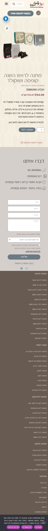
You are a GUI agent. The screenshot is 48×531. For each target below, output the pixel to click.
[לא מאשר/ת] (44, 523)
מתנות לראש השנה (28, 86)
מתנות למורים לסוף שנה (37, 403)
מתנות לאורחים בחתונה (38, 423)
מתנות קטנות (42, 385)
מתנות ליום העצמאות (38, 333)
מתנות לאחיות (41, 465)
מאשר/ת (38, 527)
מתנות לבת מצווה (40, 437)
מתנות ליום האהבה (39, 413)
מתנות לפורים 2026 (39, 309)
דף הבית (43, 483)
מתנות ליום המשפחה (39, 314)
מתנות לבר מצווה (40, 432)
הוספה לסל (27, 129)
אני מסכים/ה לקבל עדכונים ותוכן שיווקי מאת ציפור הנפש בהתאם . (26, 248)
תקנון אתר (43, 497)
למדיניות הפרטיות (32, 251)
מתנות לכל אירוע (40, 356)
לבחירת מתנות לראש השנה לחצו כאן (26, 122)
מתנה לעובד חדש (40, 366)
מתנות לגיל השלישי (39, 390)
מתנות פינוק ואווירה (39, 455)
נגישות (44, 507)
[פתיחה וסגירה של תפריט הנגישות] (6, 19)
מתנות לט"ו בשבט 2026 (38, 304)
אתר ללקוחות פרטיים (38, 492)
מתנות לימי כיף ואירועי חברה (36, 418)
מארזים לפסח (41, 329)
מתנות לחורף (42, 371)
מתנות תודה (42, 380)
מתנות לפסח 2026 (40, 324)
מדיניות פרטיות (41, 502)
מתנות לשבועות (41, 338)
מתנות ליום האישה (40, 319)
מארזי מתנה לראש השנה (37, 290)
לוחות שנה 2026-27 (40, 285)
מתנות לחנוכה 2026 (39, 295)
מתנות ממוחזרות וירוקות (37, 361)
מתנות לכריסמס (40, 300)
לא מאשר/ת (27, 527)
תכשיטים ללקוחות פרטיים (37, 470)
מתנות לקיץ (42, 376)
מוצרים (44, 488)
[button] (6, 3)
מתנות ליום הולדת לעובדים (36, 351)
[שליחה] (14, 4)
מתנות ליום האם (40, 460)
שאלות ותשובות (41, 512)
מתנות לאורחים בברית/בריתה (35, 427)
